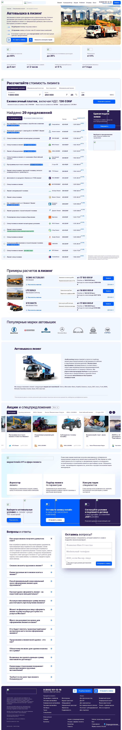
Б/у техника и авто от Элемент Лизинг (21, 203)
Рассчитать (13, 520)
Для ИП (82, 700)
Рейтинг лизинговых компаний (101, 719)
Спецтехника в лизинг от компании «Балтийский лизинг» (25, 158)
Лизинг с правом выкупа (106, 705)
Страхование (96, 724)
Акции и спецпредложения (76, 719)
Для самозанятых (85, 703)
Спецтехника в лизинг (15, 145)
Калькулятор (67, 2)
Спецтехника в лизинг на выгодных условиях (23, 138)
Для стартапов (84, 710)
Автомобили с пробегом (50, 698)
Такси (45, 710)
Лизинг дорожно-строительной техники (22, 211)
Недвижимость (66, 710)
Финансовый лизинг (105, 703)
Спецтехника (47, 712)
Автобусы (46, 707)
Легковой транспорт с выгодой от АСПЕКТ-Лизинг (25, 131)
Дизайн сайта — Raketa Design (13, 726)
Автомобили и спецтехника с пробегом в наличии (25, 123)
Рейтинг (82, 2)
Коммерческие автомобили (51, 703)
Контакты (46, 721)
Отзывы (89, 2)
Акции (76, 2)
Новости (70, 726)
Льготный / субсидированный (89, 707)
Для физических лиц (86, 698)
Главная (45, 719)
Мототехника (66, 698)
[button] (110, 412)
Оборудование (66, 703)
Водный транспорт (67, 700)
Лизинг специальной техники (17, 191)
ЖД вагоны (65, 707)
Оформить (104, 126)
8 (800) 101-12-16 (105, 2)
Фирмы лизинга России (99, 726)
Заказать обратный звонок (51, 692)
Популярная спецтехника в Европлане (21, 217)
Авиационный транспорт (69, 705)
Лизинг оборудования (15, 151)
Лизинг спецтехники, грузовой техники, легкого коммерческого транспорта (24, 171)
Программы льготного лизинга (18, 164)
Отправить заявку (55, 520)
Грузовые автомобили (50, 705)
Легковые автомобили (50, 700)
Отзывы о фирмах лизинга (76, 721)
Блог (94, 2)
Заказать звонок (107, 3)
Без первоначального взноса (88, 705)
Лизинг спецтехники (14, 197)
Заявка (116, 2)
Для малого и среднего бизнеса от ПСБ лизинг (24, 178)
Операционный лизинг (105, 700)
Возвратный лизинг (105, 698)
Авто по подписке (104, 707)
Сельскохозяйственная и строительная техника (25, 243)
